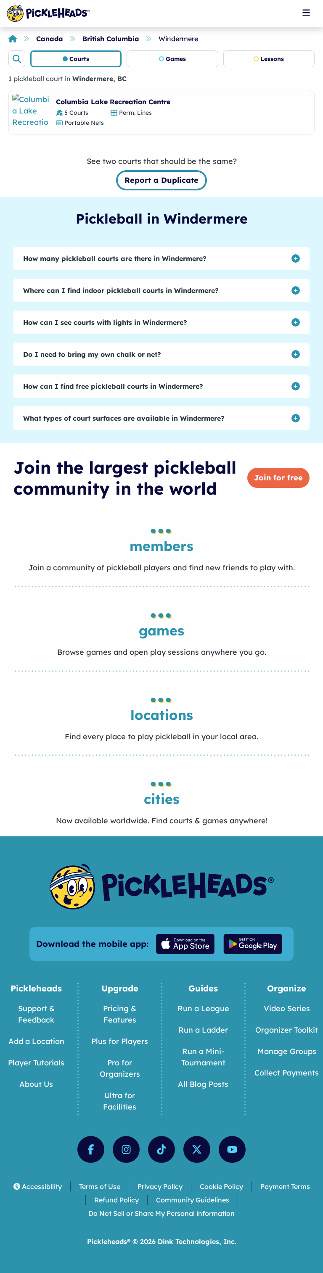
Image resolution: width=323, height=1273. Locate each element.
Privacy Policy (160, 1186)
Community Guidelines (192, 1200)
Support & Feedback (36, 1014)
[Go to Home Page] (48, 13)
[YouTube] (232, 1149)
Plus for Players (119, 1041)
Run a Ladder (203, 1030)
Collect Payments (286, 1073)
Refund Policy (116, 1200)
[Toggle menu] (306, 12)
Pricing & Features (119, 1014)
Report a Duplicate (161, 180)
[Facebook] (90, 1149)
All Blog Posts (203, 1084)
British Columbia (110, 38)
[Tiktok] (161, 1149)
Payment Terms (285, 1186)
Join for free (278, 477)
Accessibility (42, 1186)
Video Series (287, 1008)
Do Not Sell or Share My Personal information (161, 1213)
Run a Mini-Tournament (203, 1056)
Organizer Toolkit (286, 1030)
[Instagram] (126, 1149)
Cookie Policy (221, 1186)
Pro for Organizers (120, 1068)
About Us (36, 1084)
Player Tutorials (36, 1062)
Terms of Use (99, 1186)
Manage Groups (286, 1051)
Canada (49, 38)
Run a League (203, 1008)
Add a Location (36, 1041)
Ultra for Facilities (119, 1101)
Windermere (178, 38)
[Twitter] (196, 1149)
